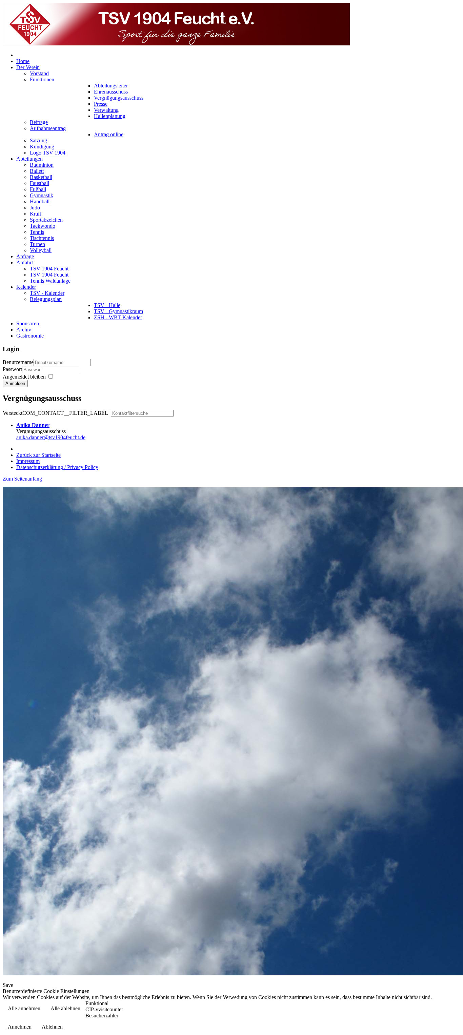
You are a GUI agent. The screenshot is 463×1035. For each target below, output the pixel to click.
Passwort (12, 369)
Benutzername (18, 362)
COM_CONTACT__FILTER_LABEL (56, 413)
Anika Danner (32, 425)
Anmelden (15, 383)
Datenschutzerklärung (431, 1009)
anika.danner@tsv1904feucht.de (50, 437)
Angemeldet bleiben (24, 377)
